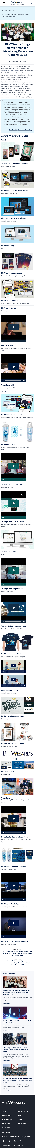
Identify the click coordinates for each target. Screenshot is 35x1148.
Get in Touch (22, 1123)
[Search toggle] (31, 3)
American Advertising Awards (10, 70)
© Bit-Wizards (6, 1145)
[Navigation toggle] (4, 3)
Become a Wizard (7, 1119)
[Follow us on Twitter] (21, 1141)
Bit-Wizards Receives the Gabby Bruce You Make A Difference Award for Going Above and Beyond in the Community (17, 952)
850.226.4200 (6, 1132)
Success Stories (23, 1111)
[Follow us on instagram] (9, 1141)
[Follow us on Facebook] (4, 1141)
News (11, 11)
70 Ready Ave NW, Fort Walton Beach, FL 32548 (16, 1137)
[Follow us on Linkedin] (15, 1141)
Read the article (6, 1003)
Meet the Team (6, 1115)
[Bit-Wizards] (17, 3)
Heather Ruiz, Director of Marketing (20, 130)
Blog (19, 1115)
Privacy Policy (18, 1145)
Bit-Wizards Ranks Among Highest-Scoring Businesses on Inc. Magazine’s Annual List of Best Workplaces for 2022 (17, 962)
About (4, 1111)
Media (6, 11)
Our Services (6, 1123)
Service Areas (6, 1127)
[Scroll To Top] (3, 1145)
